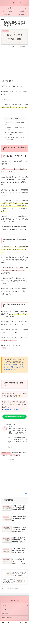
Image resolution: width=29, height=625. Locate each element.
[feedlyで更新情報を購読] (9, 447)
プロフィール (5, 605)
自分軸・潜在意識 (6, 452)
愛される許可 (5, 455)
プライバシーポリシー (7, 617)
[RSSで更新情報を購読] (12, 447)
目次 (12, 119)
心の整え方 (15, 452)
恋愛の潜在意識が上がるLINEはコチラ (14, 416)
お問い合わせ (5, 613)
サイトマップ (5, 609)
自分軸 (18, 455)
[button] (26, 367)
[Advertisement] (14, 62)
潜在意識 (13, 455)
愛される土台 (23, 452)
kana (10, 426)
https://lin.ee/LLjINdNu (11, 409)
